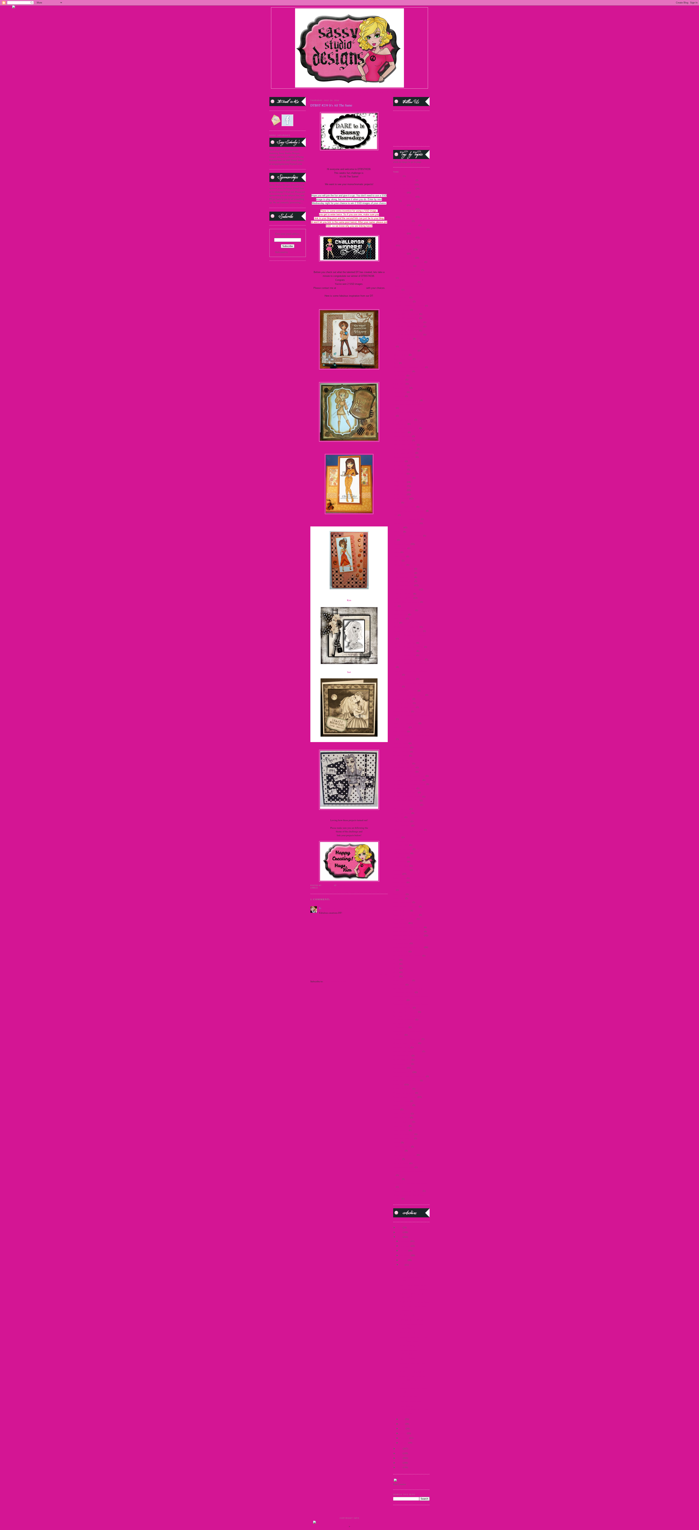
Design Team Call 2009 (404, 444)
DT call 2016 (399, 473)
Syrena (396, 1109)
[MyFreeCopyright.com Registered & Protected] (349, 1522)
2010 (400, 1462)
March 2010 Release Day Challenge (411, 715)
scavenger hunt (400, 951)
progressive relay (401, 853)
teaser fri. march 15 (402, 1121)
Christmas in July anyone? (412, 1319)
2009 (400, 1467)
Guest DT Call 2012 (403, 593)
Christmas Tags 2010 (403, 419)
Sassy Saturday (400, 923)
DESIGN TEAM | (319, 92)
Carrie (349, 376)
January (404, 1442)
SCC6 (396, 963)
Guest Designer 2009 (403, 568)
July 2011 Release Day (404, 642)
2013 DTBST (399, 192)
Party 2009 (398, 817)
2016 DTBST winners (403, 257)
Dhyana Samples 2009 (404, 457)
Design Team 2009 (402, 436)
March (403, 1433)
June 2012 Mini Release (405, 690)
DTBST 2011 (399, 490)
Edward (397, 502)
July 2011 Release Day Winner (408, 646)
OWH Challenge (401, 808)
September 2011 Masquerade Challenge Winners (407, 1017)
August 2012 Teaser (403, 338)
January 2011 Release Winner (407, 631)
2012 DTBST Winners (404, 188)
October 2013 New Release (406, 804)
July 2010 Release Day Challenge (409, 635)
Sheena (349, 744)
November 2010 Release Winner (409, 775)
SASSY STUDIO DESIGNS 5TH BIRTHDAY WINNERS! (412, 1380)
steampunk (398, 1084)
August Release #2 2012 (405, 350)
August (404, 1260)
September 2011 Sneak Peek (407, 1039)
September (405, 1255)
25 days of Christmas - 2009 (407, 270)
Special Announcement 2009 (407, 1051)
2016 (400, 1227)
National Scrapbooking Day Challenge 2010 (407, 761)
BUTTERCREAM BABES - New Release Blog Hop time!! (412, 1277)
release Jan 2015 (401, 869)
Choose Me (398, 396)
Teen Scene (398, 1150)
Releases (397, 873)
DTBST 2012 (399, 494)
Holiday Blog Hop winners (406, 601)
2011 (400, 1458)
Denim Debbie (400, 432)
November (405, 1245)
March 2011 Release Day (405, 723)
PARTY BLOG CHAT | (356, 95)
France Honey (400, 548)
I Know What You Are (404, 610)
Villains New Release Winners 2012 (411, 1171)
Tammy (326, 908)
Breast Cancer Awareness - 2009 (408, 367)
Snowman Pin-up (401, 1047)
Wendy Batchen (353, 280)
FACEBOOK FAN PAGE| (397, 92)
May (402, 1423)
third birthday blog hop (404, 1154)
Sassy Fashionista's (402, 902)
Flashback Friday (401, 544)
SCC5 (396, 959)
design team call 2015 (404, 452)
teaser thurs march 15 (403, 1134)
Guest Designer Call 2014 (405, 589)
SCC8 (396, 972)
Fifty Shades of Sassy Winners (408, 535)
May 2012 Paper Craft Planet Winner (411, 735)
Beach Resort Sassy (402, 358)
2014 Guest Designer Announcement (411, 213)
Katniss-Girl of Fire (402, 698)
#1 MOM (397, 176)
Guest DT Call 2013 (403, 597)
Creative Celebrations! (410, 1401)
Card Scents (399, 379)
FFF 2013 (398, 531)
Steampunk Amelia (402, 1088)
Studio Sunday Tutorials (405, 1097)
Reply (322, 917)
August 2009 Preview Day (406, 314)
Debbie (349, 524)
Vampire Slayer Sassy (403, 1167)
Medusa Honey (400, 743)
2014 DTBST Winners (342, 888)
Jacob (396, 622)
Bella (395, 362)
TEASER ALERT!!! (408, 1315)
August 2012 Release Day (406, 330)
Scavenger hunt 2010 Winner (407, 955)
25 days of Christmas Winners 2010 (410, 274)
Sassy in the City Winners (405, 914)
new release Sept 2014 (404, 771)
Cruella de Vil (400, 423)
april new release (401, 309)
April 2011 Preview (402, 301)
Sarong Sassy (399, 882)
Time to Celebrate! (408, 1358)
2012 (400, 1453)
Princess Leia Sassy (402, 849)
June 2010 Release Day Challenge (410, 663)
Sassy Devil (399, 898)
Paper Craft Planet (402, 813)
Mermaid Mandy (401, 747)
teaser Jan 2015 (400, 1125)
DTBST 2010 (399, 485)
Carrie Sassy (399, 383)
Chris (349, 448)
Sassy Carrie (399, 894)
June (402, 1419)
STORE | (306, 92)
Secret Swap (399, 984)
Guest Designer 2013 (403, 585)
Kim (349, 600)
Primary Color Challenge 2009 (408, 829)
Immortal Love (400, 614)
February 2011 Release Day (406, 519)
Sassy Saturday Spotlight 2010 (408, 931)
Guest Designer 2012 (403, 581)
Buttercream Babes (402, 371)
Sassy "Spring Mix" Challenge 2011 (411, 886)
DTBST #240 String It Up (411, 1268)
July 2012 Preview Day (404, 651)
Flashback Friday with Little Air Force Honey (413, 1339)
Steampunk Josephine (404, 1092)
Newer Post (315, 974)
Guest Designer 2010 (403, 572)
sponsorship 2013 (402, 1063)
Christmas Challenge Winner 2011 (410, 404)
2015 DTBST (399, 233)
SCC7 (396, 968)
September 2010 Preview (405, 1011)
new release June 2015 (404, 767)
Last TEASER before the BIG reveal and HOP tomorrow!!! (414, 1287)
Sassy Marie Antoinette (404, 918)
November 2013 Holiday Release (409, 784)
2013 (400, 1448)
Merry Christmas (401, 751)
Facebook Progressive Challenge (409, 510)
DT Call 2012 (400, 465)
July (402, 1264)
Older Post (383, 974)
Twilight (397, 1159)
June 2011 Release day (404, 678)
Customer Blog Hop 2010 (405, 428)
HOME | (279, 92)
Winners (397, 1179)
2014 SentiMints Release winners (409, 229)
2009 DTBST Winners (404, 180)
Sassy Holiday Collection (405, 906)
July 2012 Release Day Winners (408, 659)
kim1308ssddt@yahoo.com (351, 288)
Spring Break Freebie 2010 (406, 1080)
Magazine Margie (402, 711)
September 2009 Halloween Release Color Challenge (411, 1005)
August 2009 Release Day (406, 318)
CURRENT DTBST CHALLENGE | (368, 92)
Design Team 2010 (402, 440)
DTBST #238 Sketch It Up (412, 1345)
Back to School (400, 354)
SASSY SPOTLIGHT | (339, 92)
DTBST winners (401, 498)
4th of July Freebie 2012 (405, 282)
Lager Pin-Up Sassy (402, 703)
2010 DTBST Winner (403, 184)
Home (349, 974)
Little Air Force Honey (404, 707)
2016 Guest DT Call (403, 265)
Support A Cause (401, 1101)
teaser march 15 (400, 1130)
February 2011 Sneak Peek (406, 523)
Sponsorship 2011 (402, 1059)
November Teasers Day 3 (405, 792)
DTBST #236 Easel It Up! (411, 1396)
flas (394, 539)
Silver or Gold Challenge (405, 1043)
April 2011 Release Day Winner (408, 305)
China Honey (399, 392)
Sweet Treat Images (402, 1105)
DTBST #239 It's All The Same (414, 1301)
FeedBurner (294, 252)
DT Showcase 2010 (402, 477)
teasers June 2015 (401, 1146)
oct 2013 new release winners (407, 796)
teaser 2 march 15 (401, 1113)
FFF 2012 (398, 527)
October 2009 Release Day (406, 800)
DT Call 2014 (400, 469)
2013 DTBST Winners (404, 196)
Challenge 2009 (401, 387)
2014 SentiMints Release (405, 225)
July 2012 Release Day (404, 655)
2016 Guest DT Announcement (408, 261)
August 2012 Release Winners (408, 334)
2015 (400, 1232)
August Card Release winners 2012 (410, 342)
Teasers (396, 1142)
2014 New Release (402, 221)
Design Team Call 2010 (404, 448)
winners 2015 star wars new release (410, 1183)
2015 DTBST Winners (404, 237)
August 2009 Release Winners (408, 322)
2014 (395, 201)
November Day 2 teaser (404, 788)
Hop (395, 606)
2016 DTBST (399, 253)
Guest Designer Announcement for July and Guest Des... (414, 1409)
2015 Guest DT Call (403, 249)
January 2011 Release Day (406, 626)
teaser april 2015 (401, 1117)
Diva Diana (398, 461)
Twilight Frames (401, 1163)
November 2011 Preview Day (407, 780)
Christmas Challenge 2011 (406, 400)
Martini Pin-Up (400, 727)
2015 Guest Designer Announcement (411, 241)
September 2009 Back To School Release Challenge (409, 990)
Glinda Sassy (399, 564)
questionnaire (400, 861)
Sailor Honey (399, 878)
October (404, 1250)
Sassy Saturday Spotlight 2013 (408, 947)
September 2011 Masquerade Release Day (407, 1025)
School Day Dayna (402, 980)
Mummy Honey (401, 755)
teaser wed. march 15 (403, 1138)
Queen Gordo (399, 857)
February (404, 1438)
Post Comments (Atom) (335, 981)
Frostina (397, 560)
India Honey (399, 618)
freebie (396, 552)
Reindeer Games (401, 865)
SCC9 (396, 976)
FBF (395, 515)
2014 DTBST (324, 888)
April (403, 1428)
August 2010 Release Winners (408, 326)
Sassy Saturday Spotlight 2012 (408, 935)
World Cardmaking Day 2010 (407, 1190)
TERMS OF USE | (293, 92)
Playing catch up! (407, 1332)
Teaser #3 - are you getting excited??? (412, 1295)
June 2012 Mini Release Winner (409, 694)
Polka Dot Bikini (401, 821)
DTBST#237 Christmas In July (414, 1371)
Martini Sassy (400, 731)
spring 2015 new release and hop (409, 1076)
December (405, 1241)
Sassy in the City (401, 910)
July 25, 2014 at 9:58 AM (343, 908)
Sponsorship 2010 (402, 1055)
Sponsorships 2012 (402, 1072)
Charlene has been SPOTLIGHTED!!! (409, 1352)
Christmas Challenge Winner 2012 (410, 412)
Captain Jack (399, 375)
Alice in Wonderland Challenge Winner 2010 (408, 295)
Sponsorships (399, 1067)
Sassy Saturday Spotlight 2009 (408, 927)
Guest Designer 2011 (403, 577)
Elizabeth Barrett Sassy (404, 506)
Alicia (349, 303)
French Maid (399, 556)
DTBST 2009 (399, 481)
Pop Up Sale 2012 (402, 825)
